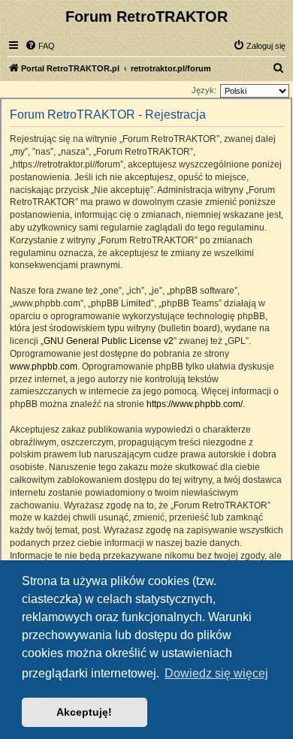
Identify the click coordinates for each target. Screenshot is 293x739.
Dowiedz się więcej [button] (216, 673)
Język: (204, 90)
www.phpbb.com (43, 366)
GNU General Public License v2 (109, 341)
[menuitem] (40, 46)
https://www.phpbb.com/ (194, 404)
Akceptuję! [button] (84, 712)
